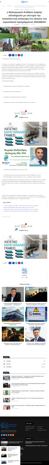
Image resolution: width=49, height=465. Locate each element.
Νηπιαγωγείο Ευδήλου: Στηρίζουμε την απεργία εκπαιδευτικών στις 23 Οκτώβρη (21, 209)
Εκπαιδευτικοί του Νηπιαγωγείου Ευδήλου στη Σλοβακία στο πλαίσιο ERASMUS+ (21, 211)
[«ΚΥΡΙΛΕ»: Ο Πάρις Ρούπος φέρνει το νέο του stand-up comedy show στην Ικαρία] (6, 400)
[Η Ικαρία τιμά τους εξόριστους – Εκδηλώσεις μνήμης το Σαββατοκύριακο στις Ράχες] (6, 407)
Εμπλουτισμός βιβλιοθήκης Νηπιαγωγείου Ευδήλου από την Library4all (19, 207)
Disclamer (27, 430)
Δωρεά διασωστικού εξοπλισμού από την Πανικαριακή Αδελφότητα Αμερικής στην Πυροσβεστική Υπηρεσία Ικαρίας (28, 384)
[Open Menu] (0, 1)
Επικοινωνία (39, 426)
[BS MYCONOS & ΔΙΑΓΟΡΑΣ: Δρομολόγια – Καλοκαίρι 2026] (13, 314)
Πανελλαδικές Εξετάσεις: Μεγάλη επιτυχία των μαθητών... (13, 455)
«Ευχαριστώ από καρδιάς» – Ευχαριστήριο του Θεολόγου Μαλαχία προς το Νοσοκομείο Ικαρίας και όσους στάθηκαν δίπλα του (27, 377)
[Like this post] (10, 55)
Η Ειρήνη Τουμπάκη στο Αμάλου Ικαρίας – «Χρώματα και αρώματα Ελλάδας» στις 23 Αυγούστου (28, 391)
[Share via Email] (22, 55)
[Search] (48, 1)
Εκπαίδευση (9, 5)
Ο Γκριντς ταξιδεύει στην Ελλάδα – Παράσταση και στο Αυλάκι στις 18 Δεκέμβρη (21, 205)
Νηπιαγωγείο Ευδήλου (6, 216)
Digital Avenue (39, 462)
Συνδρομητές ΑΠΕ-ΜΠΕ (42, 430)
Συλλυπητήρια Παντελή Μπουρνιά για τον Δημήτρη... (12, 449)
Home (3, 5)
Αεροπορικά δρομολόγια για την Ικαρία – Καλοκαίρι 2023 (36, 445)
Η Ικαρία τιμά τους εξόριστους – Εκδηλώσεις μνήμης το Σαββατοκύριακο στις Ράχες (28, 406)
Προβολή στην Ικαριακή (30, 426)
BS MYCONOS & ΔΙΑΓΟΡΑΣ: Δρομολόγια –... (13, 461)
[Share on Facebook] (13, 55)
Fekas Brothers (33, 462)
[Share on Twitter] (16, 55)
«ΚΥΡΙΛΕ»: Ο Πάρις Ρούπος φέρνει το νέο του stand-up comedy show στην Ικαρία (27, 399)
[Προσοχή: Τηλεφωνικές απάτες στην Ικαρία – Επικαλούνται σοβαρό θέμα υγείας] (36, 314)
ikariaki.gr (17, 24)
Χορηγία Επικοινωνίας (29, 428)
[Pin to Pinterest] (19, 55)
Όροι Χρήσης (39, 428)
